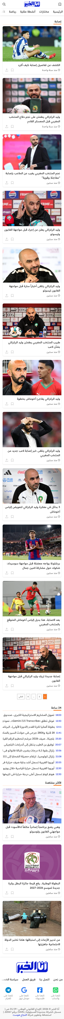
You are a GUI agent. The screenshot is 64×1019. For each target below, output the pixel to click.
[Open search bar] (4, 4)
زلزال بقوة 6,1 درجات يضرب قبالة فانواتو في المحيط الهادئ (28, 750)
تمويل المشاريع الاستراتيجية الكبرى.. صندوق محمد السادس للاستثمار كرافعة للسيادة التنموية (28, 715)
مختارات (44, 11)
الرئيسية (58, 11)
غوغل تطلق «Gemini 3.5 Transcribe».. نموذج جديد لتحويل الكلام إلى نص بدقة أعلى (28, 720)
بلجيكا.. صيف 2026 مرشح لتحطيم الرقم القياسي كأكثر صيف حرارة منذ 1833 (28, 738)
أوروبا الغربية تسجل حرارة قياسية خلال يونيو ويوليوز (28, 768)
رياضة (12, 11)
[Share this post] (7, 70)
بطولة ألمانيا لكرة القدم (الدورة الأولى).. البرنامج (29, 726)
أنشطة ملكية (27, 11)
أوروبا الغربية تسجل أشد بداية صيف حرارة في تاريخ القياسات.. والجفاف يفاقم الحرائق (28, 762)
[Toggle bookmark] (12, 70)
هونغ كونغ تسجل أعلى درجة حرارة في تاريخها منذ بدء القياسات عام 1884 (28, 774)
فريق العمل (28, 979)
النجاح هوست (20, 1014)
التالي (21, 696)
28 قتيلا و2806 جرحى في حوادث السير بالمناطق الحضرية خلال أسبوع (29, 732)
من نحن (58, 979)
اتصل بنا (44, 979)
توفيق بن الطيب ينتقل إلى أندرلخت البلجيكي (29, 744)
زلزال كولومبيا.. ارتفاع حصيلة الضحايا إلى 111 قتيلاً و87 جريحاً (28, 756)
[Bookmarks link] (60, 4)
